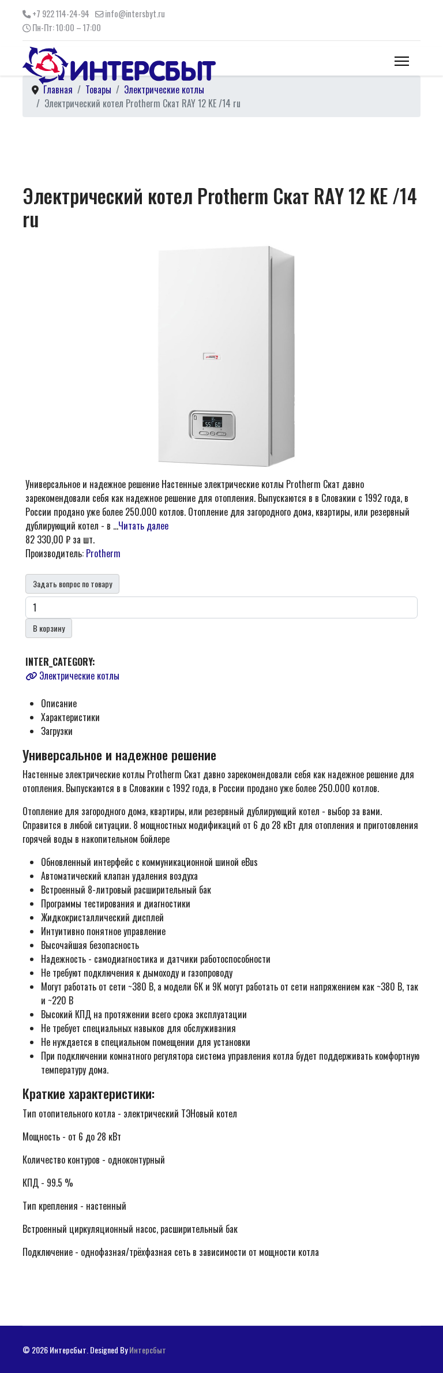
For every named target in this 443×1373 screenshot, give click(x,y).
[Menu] (402, 61)
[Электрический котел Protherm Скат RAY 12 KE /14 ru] (221, 355)
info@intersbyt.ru (135, 13)
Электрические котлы (78, 675)
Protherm (103, 553)
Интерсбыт (147, 1350)
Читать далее (143, 525)
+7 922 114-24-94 (60, 13)
